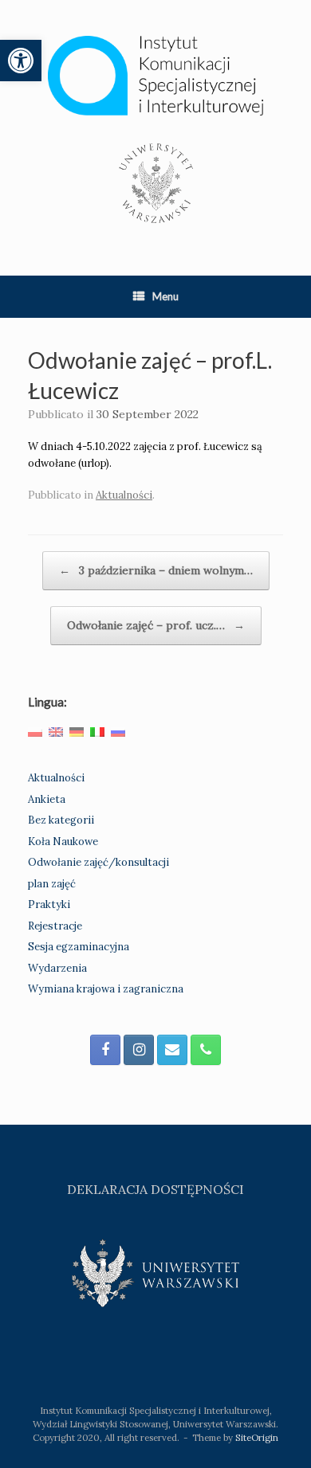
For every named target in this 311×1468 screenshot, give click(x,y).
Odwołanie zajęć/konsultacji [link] (98, 862)
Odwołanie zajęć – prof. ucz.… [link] (156, 625)
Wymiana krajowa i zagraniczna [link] (105, 989)
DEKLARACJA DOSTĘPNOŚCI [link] (155, 1189)
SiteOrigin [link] (256, 1437)
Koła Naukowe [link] (63, 841)
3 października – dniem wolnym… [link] (156, 570)
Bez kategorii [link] (61, 820)
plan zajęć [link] (52, 884)
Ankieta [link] (46, 799)
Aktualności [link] (124, 495)
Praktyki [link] (49, 904)
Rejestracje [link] (55, 926)
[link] (20, 60)
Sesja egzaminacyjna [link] (78, 946)
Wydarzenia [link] (57, 968)
